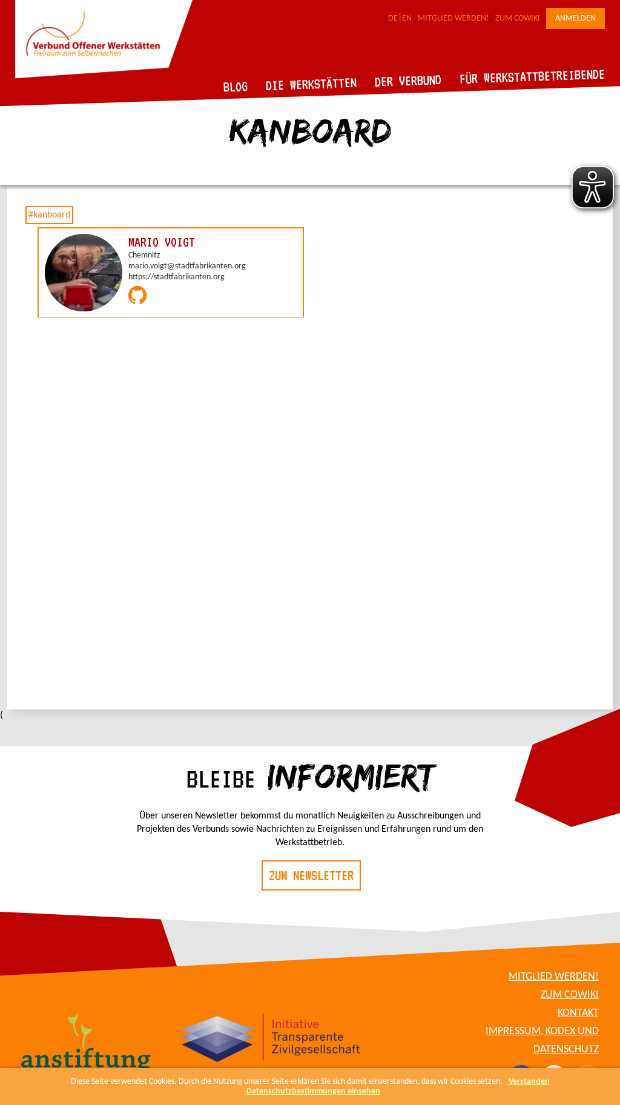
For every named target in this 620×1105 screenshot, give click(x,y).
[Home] (104, 76)
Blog (235, 86)
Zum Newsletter (311, 875)
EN (407, 18)
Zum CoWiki (517, 18)
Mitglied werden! (453, 18)
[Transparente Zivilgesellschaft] (271, 1040)
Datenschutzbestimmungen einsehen (313, 1091)
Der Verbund (408, 80)
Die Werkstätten (311, 84)
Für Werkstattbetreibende (532, 75)
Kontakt (578, 1013)
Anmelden (575, 18)
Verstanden (529, 1081)
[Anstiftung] (86, 1046)
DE (393, 18)
